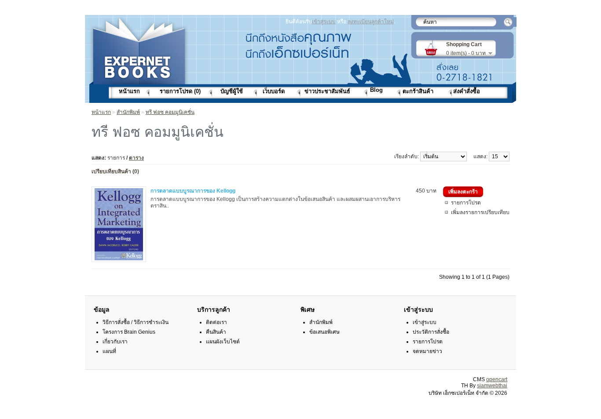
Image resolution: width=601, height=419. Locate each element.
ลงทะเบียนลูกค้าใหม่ (371, 21)
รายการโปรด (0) (180, 91)
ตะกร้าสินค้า (418, 91)
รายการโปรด (466, 203)
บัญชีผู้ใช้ (231, 91)
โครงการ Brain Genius (129, 332)
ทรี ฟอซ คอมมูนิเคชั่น (170, 112)
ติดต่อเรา (216, 322)
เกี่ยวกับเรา (115, 342)
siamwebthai (492, 386)
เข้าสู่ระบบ (324, 21)
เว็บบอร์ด (274, 91)
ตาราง (136, 158)
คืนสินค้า (216, 332)
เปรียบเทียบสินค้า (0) (115, 171)
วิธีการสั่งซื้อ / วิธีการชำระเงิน (136, 322)
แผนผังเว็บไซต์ (223, 342)
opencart (496, 379)
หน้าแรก (129, 91)
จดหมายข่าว (427, 351)
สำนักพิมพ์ (128, 112)
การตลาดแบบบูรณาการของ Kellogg (192, 191)
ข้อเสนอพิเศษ (324, 332)
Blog (376, 90)
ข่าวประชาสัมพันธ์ (327, 91)
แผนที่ (109, 351)
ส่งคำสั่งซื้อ (466, 91)
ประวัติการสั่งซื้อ (431, 332)
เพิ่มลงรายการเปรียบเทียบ (480, 212)
